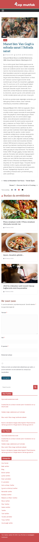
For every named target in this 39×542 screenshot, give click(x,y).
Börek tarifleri (5, 473)
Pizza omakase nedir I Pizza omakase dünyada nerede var (19, 223)
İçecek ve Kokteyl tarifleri (9, 488)
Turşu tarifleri (5, 520)
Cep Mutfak (18, 55)
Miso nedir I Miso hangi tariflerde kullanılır (13, 417)
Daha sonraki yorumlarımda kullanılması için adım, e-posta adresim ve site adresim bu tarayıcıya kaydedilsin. (18, 369)
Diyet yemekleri (6, 479)
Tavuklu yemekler (6, 517)
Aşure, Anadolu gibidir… (13, 255)
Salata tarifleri (5, 507)
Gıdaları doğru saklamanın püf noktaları (13, 412)
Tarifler (3, 510)
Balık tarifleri (5, 466)
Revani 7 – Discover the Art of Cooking (22, 185)
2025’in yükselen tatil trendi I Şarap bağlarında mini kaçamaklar (18, 287)
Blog (5, 40)
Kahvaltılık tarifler (6, 491)
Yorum (4, 312)
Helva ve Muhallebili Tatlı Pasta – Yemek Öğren (19, 181)
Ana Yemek (4, 463)
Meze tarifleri (5, 501)
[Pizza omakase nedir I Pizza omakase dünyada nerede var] (19, 201)
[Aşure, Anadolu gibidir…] (19, 234)
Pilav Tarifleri (5, 504)
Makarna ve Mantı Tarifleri (9, 498)
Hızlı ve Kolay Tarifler (7, 485)
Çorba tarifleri (5, 476)
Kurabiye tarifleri (6, 495)
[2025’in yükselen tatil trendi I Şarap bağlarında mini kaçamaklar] (19, 265)
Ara (35, 387)
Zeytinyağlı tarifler (7, 523)
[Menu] (2, 10)
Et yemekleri (5, 482)
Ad (3, 338)
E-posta (4, 346)
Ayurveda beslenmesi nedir (9, 399)
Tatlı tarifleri (5, 513)
